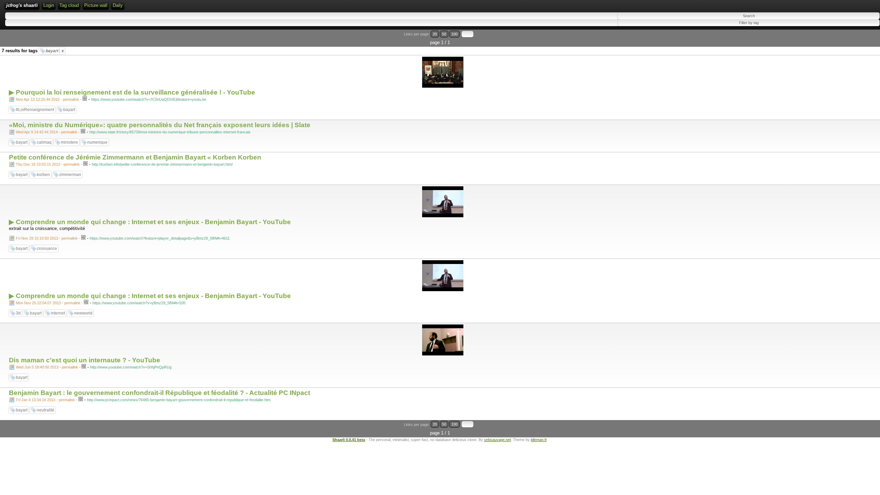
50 (444, 34)
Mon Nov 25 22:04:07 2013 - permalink (48, 303)
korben (43, 174)
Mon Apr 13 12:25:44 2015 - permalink (47, 99)
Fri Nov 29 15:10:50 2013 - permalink (47, 238)
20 (435, 34)
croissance (47, 248)
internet (58, 313)
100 (454, 34)
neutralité (45, 410)
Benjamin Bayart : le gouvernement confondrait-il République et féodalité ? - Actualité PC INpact (159, 392)
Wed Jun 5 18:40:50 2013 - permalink (47, 367)
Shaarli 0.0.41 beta (348, 440)
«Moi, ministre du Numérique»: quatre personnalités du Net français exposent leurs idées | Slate (159, 125)
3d (18, 313)
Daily (118, 5)
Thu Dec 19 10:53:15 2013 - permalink (48, 164)
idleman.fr (539, 440)
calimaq (44, 142)
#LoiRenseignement (35, 109)
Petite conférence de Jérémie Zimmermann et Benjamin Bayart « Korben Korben (135, 157)
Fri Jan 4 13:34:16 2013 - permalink (45, 400)
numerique (97, 142)
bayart (55, 50)
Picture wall (95, 5)
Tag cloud (69, 5)
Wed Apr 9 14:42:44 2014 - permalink (46, 132)
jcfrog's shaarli (22, 5)
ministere (69, 142)
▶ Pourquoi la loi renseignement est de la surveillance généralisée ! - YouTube (132, 92)
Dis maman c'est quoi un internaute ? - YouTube (84, 360)
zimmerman (70, 174)
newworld (83, 313)
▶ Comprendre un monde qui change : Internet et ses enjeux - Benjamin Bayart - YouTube (150, 222)
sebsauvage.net (497, 440)
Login (48, 5)
